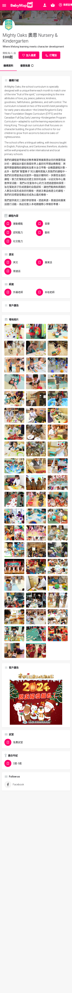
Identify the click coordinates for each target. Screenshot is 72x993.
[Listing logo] (9, 25)
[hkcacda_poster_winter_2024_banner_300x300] (36, 698)
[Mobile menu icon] (4, 5)
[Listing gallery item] (14, 331)
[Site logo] (21, 5)
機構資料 (8, 65)
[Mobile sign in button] (44, 5)
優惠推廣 (25, 65)
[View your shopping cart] (53, 5)
